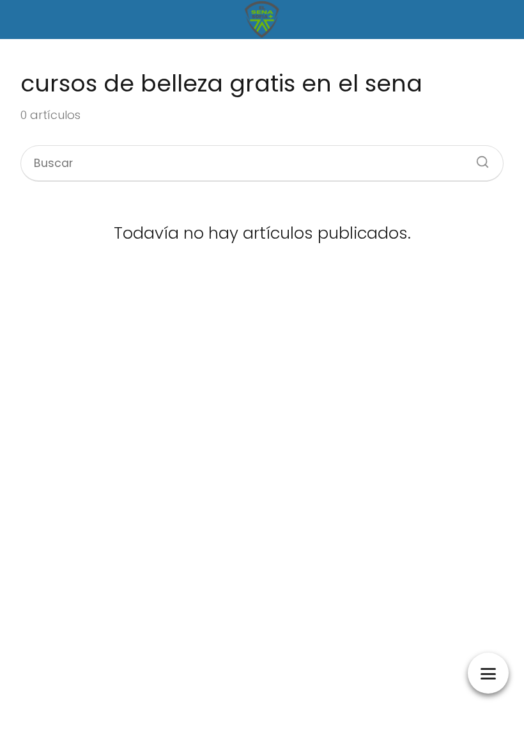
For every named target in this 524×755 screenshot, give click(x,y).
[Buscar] (478, 158)
